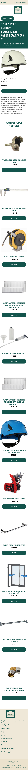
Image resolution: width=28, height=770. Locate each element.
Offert (4, 735)
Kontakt (14, 765)
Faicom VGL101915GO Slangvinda (14, 257)
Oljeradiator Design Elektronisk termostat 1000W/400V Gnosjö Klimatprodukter (14, 402)
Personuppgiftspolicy (8, 767)
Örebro (4, 2)
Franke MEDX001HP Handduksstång (14, 545)
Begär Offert (7, 18)
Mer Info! (14, 91)
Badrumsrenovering (8, 745)
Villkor (19, 765)
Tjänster (5, 732)
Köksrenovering (7, 738)
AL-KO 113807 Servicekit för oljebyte (14, 354)
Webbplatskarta (21, 767)
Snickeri (5, 741)
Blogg (8, 765)
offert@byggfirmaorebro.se (20, 2)
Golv (10, 79)
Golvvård (14, 79)
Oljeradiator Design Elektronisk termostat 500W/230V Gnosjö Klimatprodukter (14, 305)
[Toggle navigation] (3, 10)
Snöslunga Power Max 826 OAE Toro (14, 499)
